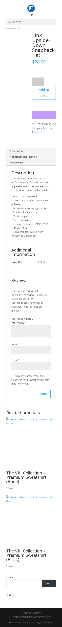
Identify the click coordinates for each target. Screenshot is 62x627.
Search (10, 577)
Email (15, 360)
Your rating (18, 318)
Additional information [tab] (23, 156)
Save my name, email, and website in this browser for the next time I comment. (30, 379)
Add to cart (44, 92)
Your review (18, 322)
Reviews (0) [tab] (16, 162)
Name (15, 344)
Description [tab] (16, 151)
